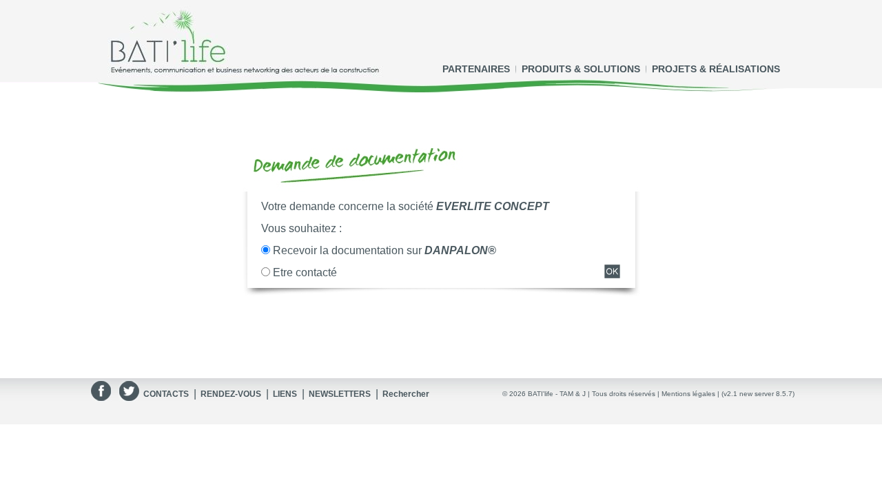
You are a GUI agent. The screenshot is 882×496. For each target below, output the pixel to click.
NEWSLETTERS (340, 394)
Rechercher (405, 394)
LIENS (285, 394)
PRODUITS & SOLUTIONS (581, 68)
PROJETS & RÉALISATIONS (716, 68)
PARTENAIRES (476, 68)
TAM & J (573, 393)
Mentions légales (688, 393)
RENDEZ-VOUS (231, 394)
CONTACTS (166, 394)
